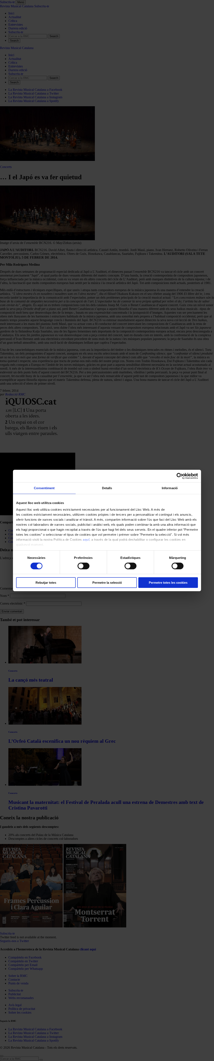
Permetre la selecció (107, 582)
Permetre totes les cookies (168, 582)
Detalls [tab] (107, 488)
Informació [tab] (170, 488)
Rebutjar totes (46, 582)
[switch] (83, 566)
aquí (86, 539)
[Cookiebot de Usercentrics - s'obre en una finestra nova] (179, 476)
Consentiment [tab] (44, 488)
